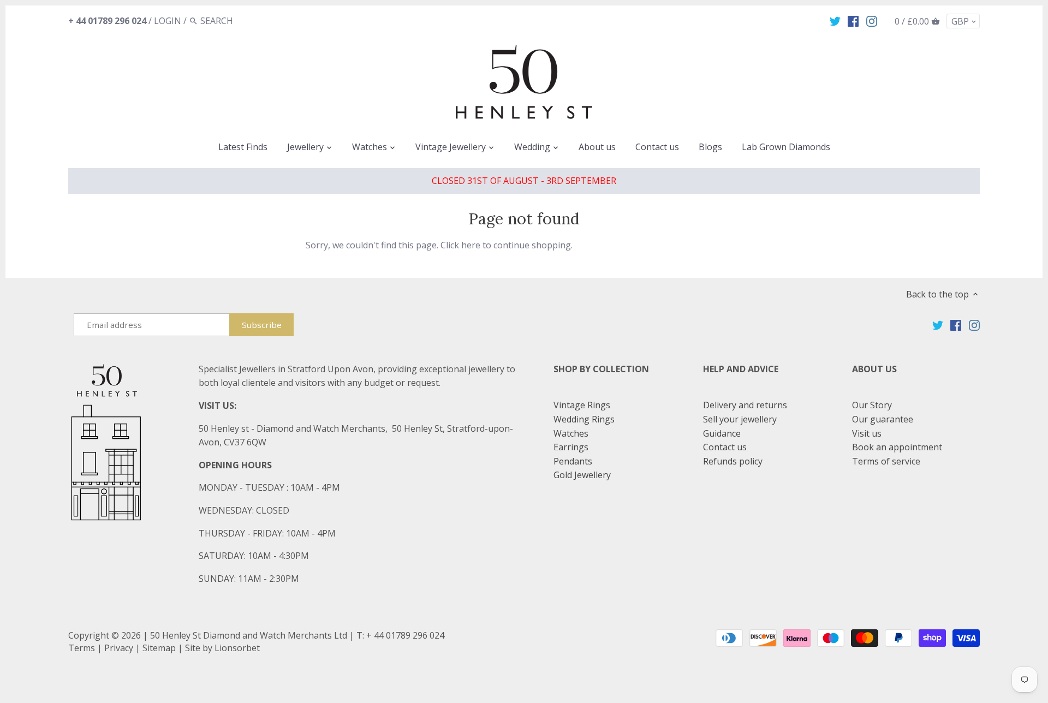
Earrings (570, 447)
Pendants (572, 461)
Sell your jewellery (740, 419)
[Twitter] (835, 20)
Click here (460, 245)
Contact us (725, 447)
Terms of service (886, 461)
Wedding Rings (584, 419)
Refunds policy (733, 461)
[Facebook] (853, 20)
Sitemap (159, 648)
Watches (570, 433)
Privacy (118, 648)
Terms (81, 648)
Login (167, 21)
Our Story (872, 405)
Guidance (722, 433)
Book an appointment (897, 447)
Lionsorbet (237, 648)
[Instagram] (871, 20)
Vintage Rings (581, 405)
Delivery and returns (745, 405)
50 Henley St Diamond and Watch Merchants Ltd (248, 635)
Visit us (867, 433)
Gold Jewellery (582, 475)
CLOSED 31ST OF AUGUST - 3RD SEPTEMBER (524, 181)
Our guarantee (882, 419)
